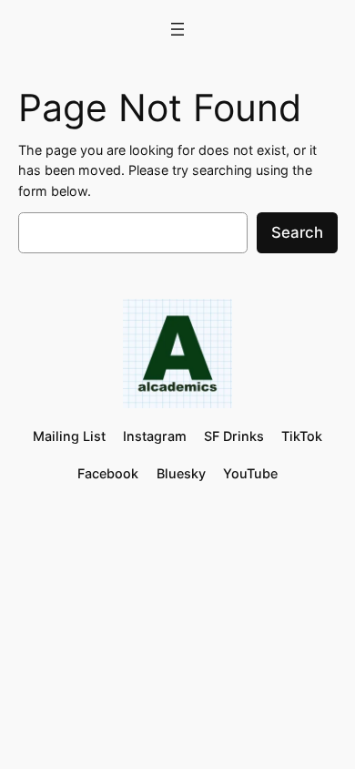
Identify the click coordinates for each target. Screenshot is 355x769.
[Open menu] (177, 29)
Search (297, 232)
